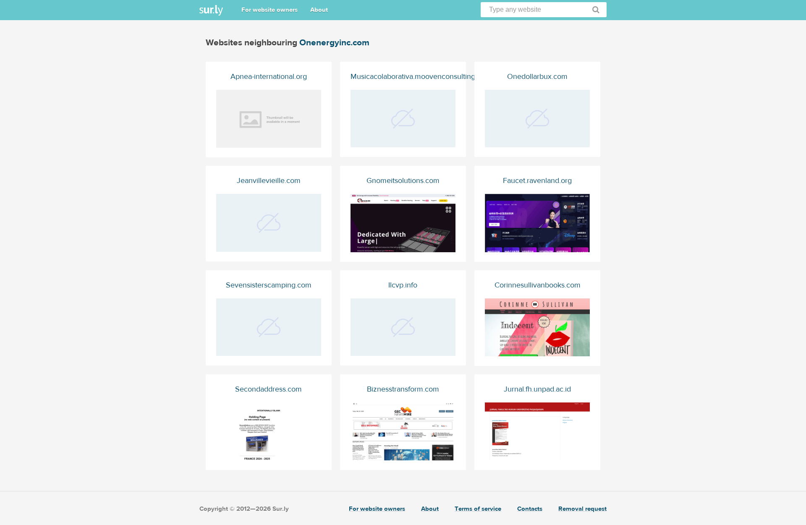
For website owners (269, 10)
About (319, 10)
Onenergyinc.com (334, 42)
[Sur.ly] (211, 10)
